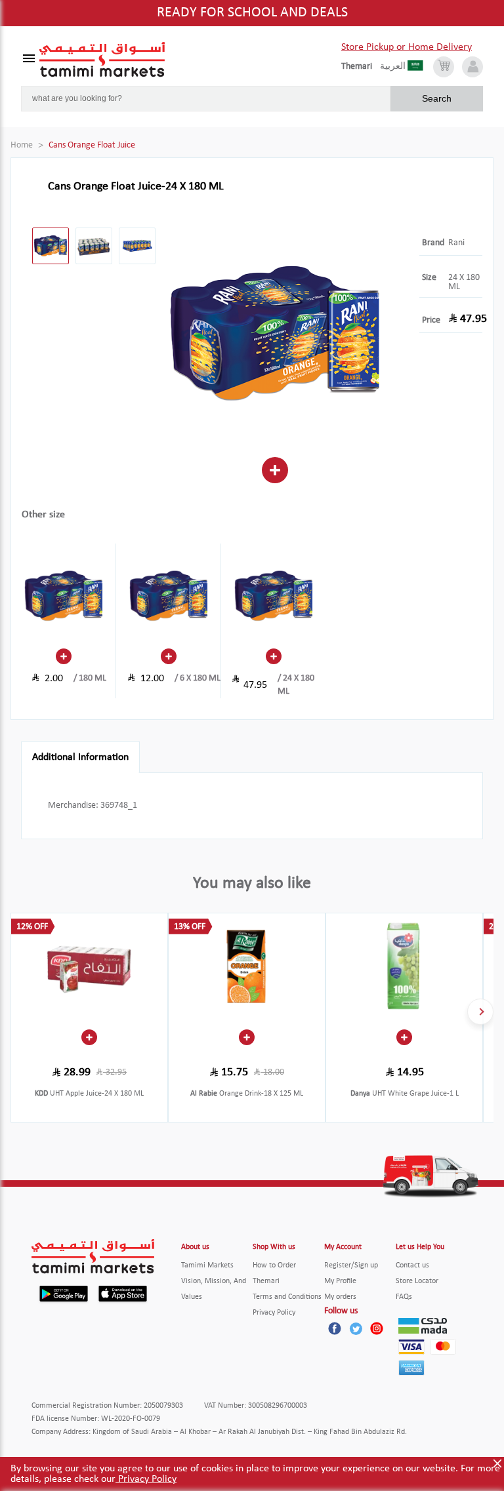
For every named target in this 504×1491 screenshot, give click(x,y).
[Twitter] (355, 1328)
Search (437, 98)
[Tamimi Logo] (102, 59)
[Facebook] (334, 1328)
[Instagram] (376, 1328)
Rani (456, 243)
